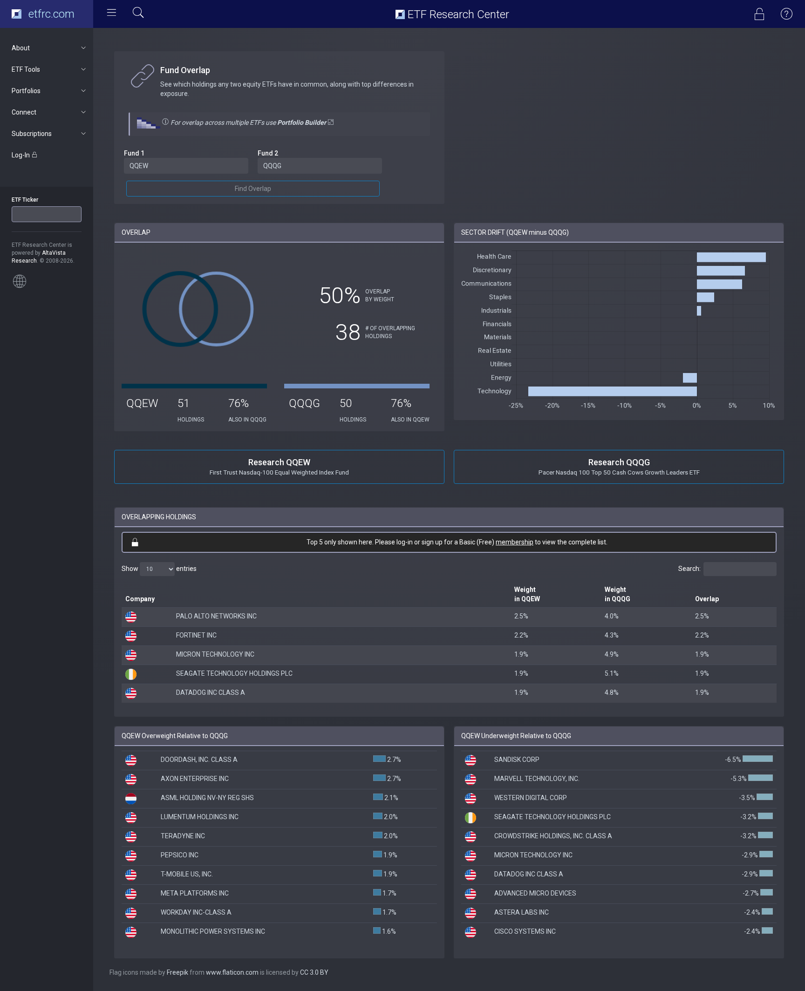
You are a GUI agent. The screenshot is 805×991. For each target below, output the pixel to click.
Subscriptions (32, 133)
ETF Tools (26, 69)
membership (514, 542)
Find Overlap (253, 188)
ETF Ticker (25, 200)
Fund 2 (268, 153)
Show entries (159, 568)
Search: (689, 568)
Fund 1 (134, 153)
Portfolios (26, 91)
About (21, 48)
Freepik (177, 972)
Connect (24, 112)
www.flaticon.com (232, 972)
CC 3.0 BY (314, 972)
